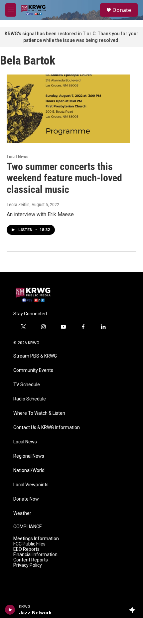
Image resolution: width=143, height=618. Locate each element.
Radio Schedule (29, 398)
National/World (29, 470)
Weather (22, 513)
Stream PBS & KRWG (35, 356)
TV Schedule (26, 384)
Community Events (33, 370)
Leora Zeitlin (18, 204)
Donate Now (26, 499)
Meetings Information (36, 538)
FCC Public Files (29, 543)
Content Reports (30, 559)
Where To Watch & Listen (39, 413)
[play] (10, 609)
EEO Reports (26, 549)
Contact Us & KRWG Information (46, 427)
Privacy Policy (27, 565)
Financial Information (35, 554)
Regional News (28, 456)
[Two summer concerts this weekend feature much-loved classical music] (68, 109)
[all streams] (134, 609)
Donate (121, 10)
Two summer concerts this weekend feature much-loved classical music (64, 178)
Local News (17, 156)
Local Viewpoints (31, 484)
